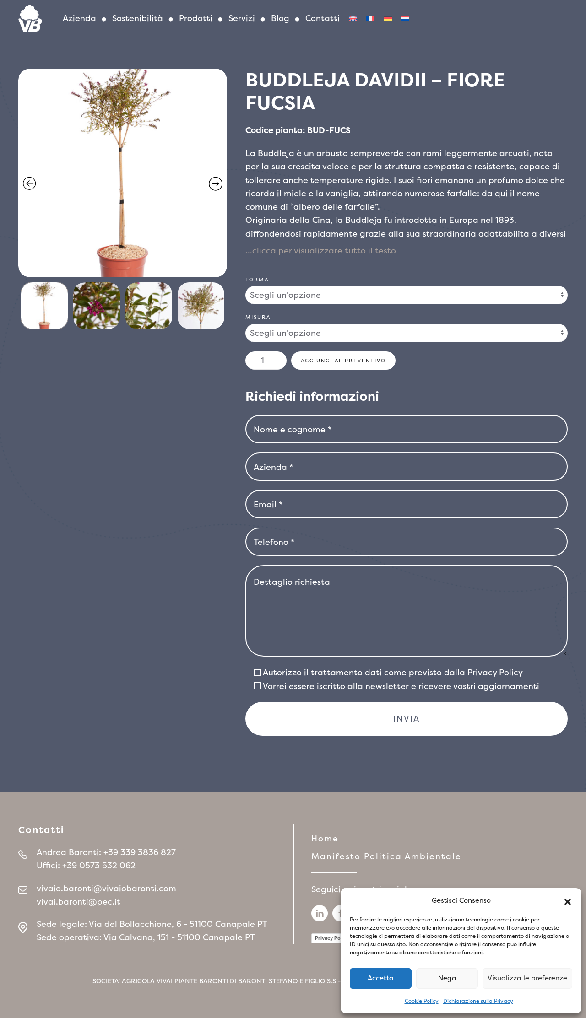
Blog (280, 18)
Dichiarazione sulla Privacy (478, 1001)
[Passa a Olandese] (405, 18)
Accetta (381, 978)
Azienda (79, 18)
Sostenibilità (137, 18)
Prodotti (195, 18)
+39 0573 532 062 (99, 865)
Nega (447, 978)
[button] (567, 900)
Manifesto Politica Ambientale (386, 856)
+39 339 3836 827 (139, 852)
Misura (258, 317)
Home (325, 838)
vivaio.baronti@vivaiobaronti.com (106, 888)
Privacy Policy (495, 672)
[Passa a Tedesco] (388, 18)
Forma (257, 279)
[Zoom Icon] (122, 173)
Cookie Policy (422, 1001)
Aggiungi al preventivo (343, 360)
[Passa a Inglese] (353, 18)
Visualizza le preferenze (527, 978)
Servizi (241, 18)
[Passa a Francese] (370, 18)
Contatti (322, 18)
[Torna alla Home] (30, 18)
